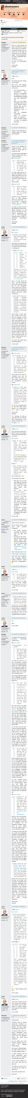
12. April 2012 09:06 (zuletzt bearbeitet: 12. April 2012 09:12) (18, 142)
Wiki (14, 12)
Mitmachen (14, 16)
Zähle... (7, 1020)
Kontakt (5, 1091)
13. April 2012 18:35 (16, 634)
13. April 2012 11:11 (16, 566)
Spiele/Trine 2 (18, 601)
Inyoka (7, 1085)
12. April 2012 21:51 (16, 426)
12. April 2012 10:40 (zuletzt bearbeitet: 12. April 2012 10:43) (18, 349)
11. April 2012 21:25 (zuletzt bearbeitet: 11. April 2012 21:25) (18, 72)
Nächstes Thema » (23, 1081)
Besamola (4, 1015)
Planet (23, 12)
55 (6, 50)
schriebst (15, 232)
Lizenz (2, 1091)
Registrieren (24, 2)
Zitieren (23, 42)
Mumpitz (3, 42)
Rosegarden (21, 26)
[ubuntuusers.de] (10, 8)
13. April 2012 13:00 (16, 593)
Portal (4, 12)
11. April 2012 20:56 (16, 42)
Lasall (2, 70)
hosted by (3, 1)
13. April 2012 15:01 (16, 618)
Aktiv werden (7, 26)
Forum (9, 12)
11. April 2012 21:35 (16, 127)
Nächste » (24, 31)
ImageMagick (17, 845)
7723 (7, 84)
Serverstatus (21, 1091)
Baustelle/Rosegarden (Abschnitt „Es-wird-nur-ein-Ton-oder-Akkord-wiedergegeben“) (22, 688)
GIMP (20, 826)
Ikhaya (18, 12)
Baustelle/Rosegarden (17, 59)
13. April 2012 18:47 (16, 906)
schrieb (18, 158)
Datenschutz (10, 1091)
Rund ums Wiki (14, 26)
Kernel (19, 731)
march (3, 520)
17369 (7, 529)
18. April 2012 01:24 (16, 996)
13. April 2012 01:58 (16, 519)
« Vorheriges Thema (12, 1081)
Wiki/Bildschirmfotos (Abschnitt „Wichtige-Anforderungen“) (20, 548)
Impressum (16, 1091)
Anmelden (19, 2)
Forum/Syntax (16, 204)
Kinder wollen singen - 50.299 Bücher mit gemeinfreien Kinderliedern (19, 553)
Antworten (5, 34)
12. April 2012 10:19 (16, 227)
